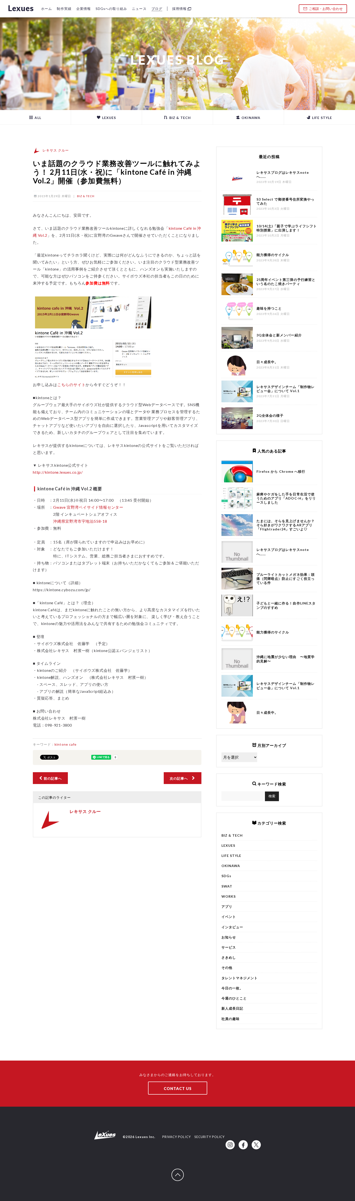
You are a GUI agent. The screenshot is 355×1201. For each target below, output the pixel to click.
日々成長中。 (267, 712)
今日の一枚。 (232, 988)
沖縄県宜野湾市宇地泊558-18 (80, 521)
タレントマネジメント (239, 978)
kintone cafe (66, 744)
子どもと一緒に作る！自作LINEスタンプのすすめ (286, 605)
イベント (228, 917)
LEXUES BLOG (177, 59)
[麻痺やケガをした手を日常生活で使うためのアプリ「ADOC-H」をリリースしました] (237, 498)
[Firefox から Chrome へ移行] (237, 471)
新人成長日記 (232, 1008)
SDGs (226, 876)
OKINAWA (250, 118)
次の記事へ (181, 778)
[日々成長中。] (237, 712)
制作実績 (64, 9)
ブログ (156, 9)
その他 (226, 967)
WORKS (228, 896)
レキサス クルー (56, 150)
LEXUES (108, 118)
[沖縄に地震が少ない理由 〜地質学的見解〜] (237, 659)
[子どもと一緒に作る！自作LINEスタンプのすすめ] (237, 605)
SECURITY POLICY (209, 1137)
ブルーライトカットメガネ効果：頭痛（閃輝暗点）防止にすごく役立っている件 (285, 578)
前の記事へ (52, 778)
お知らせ (228, 937)
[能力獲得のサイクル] (237, 632)
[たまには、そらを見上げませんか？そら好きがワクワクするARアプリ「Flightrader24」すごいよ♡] (237, 525)
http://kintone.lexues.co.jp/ (58, 472)
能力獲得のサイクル (272, 632)
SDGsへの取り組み (111, 9)
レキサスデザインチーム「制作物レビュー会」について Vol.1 (285, 685)
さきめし (228, 957)
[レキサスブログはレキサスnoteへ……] (237, 552)
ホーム (46, 9)
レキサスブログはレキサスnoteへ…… (282, 552)
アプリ (226, 906)
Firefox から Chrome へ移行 (280, 471)
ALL (37, 118)
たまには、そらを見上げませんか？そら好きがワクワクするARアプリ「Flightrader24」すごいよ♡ (285, 525)
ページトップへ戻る (183, 1171)
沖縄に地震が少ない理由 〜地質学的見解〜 (285, 659)
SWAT (226, 886)
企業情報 (83, 9)
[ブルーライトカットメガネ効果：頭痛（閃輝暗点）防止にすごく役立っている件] (237, 579)
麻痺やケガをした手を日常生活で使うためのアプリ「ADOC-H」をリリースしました (286, 498)
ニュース (139, 9)
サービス (228, 947)
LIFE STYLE (321, 118)
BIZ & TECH (179, 118)
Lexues (21, 8)
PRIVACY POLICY (176, 1137)
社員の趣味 (230, 1019)
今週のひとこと (234, 998)
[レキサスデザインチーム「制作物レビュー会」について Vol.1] (237, 686)
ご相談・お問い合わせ (326, 9)
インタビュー (232, 927)
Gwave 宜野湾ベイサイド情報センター (88, 507)
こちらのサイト (71, 384)
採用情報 (179, 9)
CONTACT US (178, 1088)
